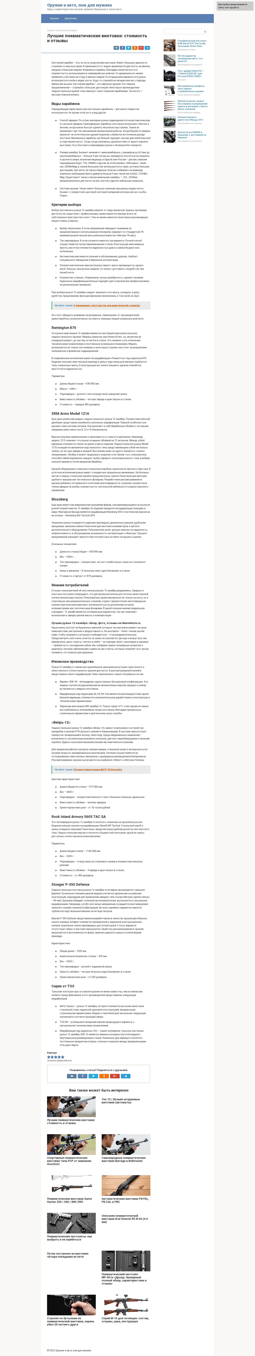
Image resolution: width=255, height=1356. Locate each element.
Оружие (54, 18)
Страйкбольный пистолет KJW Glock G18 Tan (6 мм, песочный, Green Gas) (192, 43)
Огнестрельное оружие (189, 95)
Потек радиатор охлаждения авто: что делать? (190, 59)
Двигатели (71, 18)
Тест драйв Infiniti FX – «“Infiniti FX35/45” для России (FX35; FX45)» (191, 74)
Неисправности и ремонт (190, 64)
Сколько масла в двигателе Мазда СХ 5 (190, 118)
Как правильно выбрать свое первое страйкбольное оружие (191, 89)
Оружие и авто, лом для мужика (79, 5)
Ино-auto (182, 79)
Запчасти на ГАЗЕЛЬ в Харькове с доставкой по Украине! (192, 135)
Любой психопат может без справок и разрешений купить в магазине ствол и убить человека (192, 105)
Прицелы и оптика (186, 49)
